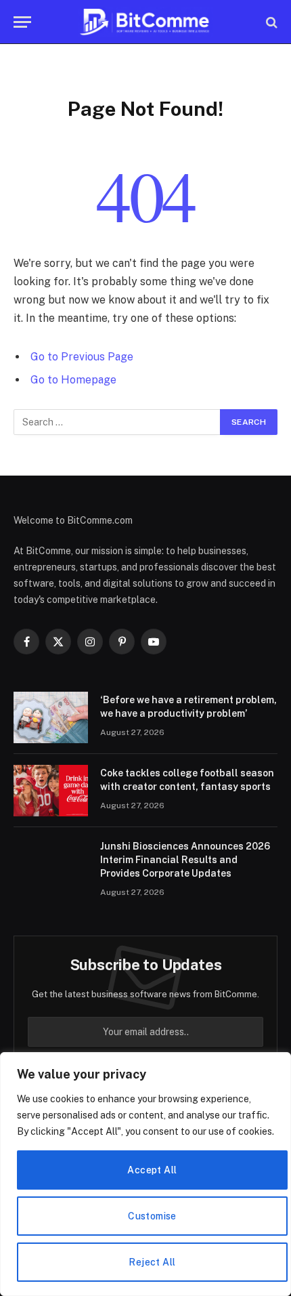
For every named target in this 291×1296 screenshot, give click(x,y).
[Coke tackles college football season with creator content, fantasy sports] (51, 790)
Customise (152, 1216)
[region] (145, 1174)
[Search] (270, 22)
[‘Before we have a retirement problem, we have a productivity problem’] (51, 717)
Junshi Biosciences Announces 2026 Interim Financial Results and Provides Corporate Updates (185, 860)
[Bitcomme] (145, 22)
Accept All (152, 1170)
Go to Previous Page (81, 356)
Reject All (152, 1262)
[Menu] (22, 22)
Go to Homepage (73, 379)
